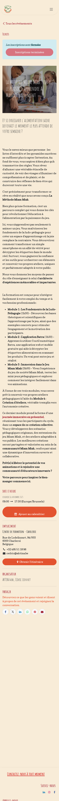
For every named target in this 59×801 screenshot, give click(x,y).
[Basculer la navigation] (51, 9)
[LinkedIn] (20, 612)
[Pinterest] (35, 612)
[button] (29, 512)
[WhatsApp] (27, 612)
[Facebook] (5, 612)
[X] (13, 612)
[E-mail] (42, 612)
